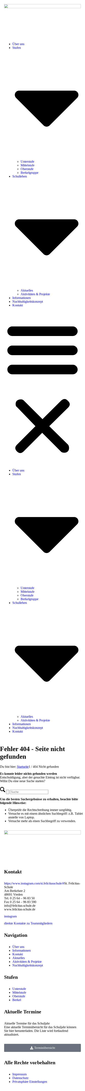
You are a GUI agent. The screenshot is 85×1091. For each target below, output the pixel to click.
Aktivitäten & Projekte (35, 294)
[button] (42, 387)
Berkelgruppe (29, 172)
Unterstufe (27, 161)
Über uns (18, 44)
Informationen (21, 298)
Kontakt (17, 305)
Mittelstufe (27, 165)
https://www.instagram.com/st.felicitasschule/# (34, 883)
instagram (10, 916)
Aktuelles (27, 290)
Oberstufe (27, 169)
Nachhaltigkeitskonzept (27, 301)
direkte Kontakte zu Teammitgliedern (28, 923)
